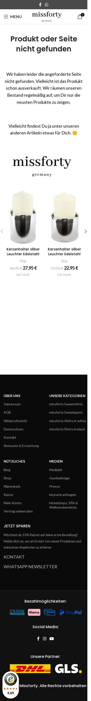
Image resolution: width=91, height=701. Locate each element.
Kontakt (10, 437)
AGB (7, 412)
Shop (7, 478)
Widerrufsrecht (15, 421)
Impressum (12, 404)
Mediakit (55, 470)
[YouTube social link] (52, 639)
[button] (86, 231)
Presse (54, 486)
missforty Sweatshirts (66, 404)
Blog (7, 470)
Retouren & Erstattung (21, 446)
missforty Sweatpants (66, 412)
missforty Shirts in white (67, 421)
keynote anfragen (62, 495)
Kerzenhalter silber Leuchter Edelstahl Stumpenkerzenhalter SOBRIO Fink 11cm (23, 256)
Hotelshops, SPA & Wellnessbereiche (63, 505)
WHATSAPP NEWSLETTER (30, 566)
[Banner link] (44, 164)
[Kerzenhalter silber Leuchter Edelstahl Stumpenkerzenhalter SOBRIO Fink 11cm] (23, 215)
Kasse (8, 495)
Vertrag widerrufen (18, 511)
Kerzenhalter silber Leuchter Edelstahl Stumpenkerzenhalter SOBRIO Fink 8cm (64, 256)
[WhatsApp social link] (46, 4)
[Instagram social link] (44, 639)
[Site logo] (47, 16)
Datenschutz (13, 429)
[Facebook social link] (40, 4)
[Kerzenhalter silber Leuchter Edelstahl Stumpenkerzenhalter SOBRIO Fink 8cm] (64, 215)
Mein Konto (13, 503)
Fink (23, 261)
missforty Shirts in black (67, 429)
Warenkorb (12, 486)
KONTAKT (14, 556)
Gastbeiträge (59, 478)
